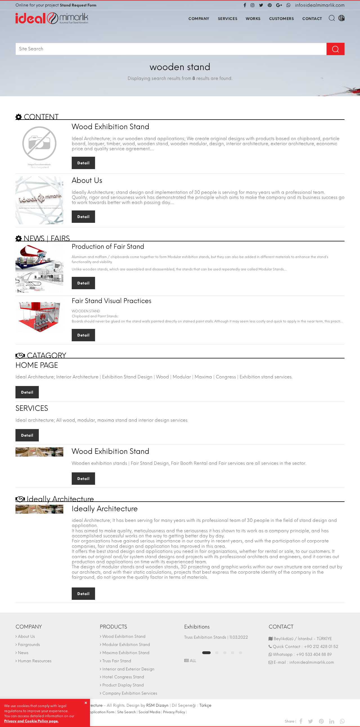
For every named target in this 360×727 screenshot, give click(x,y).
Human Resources (34, 661)
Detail (83, 163)
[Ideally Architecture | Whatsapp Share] (341, 721)
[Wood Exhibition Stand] (39, 146)
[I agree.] (86, 702)
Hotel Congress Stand (123, 677)
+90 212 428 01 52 (321, 646)
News (23, 652)
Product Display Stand (123, 685)
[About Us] (39, 200)
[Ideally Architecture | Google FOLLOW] (279, 5)
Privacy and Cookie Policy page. (31, 721)
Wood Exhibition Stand (123, 636)
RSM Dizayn (157, 705)
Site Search (126, 712)
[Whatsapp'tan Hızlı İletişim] (288, 5)
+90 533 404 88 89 (314, 654)
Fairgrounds (29, 644)
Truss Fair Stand (116, 661)
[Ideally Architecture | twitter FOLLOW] (261, 5)
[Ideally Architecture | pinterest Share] (321, 721)
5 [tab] (240, 652)
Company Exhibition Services (129, 693)
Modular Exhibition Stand (126, 644)
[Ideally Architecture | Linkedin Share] (332, 721)
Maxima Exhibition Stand (125, 652)
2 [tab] (217, 652)
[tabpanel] (222, 640)
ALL (192, 660)
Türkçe (205, 705)
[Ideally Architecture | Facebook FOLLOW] (246, 5)
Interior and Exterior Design (128, 669)
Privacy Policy (174, 712)
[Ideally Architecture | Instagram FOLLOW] (252, 5)
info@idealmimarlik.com (320, 5)
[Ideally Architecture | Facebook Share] (300, 721)
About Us (26, 636)
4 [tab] (232, 652)
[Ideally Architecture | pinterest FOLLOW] (270, 5)
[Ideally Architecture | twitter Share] (310, 721)
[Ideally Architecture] (51, 18)
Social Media (149, 712)
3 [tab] (224, 652)
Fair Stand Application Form (92, 712)
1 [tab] (206, 652)
